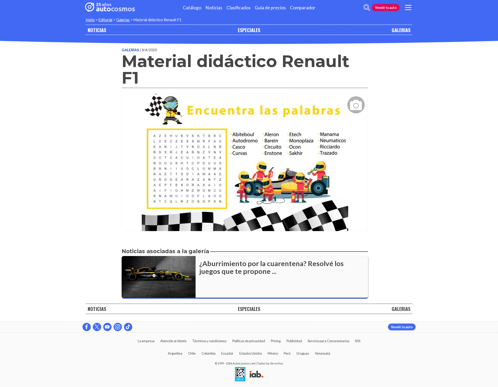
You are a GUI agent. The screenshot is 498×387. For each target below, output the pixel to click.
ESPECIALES (249, 29)
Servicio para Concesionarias (328, 341)
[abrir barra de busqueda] (367, 7)
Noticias (213, 7)
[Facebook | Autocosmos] (86, 327)
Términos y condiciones (209, 341)
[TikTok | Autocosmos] (128, 327)
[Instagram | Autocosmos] (118, 327)
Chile (192, 353)
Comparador (302, 7)
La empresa (146, 341)
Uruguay (302, 353)
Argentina (175, 353)
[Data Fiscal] (240, 374)
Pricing (276, 341)
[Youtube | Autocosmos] (107, 327)
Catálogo (192, 7)
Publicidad (294, 341)
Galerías (131, 50)
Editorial (105, 20)
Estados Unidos (250, 353)
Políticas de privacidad (248, 341)
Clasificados (238, 7)
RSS (357, 341)
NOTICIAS (97, 29)
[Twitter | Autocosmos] (97, 327)
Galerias (123, 20)
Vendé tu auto (386, 7)
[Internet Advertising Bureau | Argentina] (256, 374)
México (273, 353)
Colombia (209, 353)
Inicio (90, 20)
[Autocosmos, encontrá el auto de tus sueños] (110, 7)
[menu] (408, 7)
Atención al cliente (173, 341)
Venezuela (322, 353)
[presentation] (245, 157)
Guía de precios (270, 7)
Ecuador (227, 353)
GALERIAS (401, 29)
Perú (287, 353)
